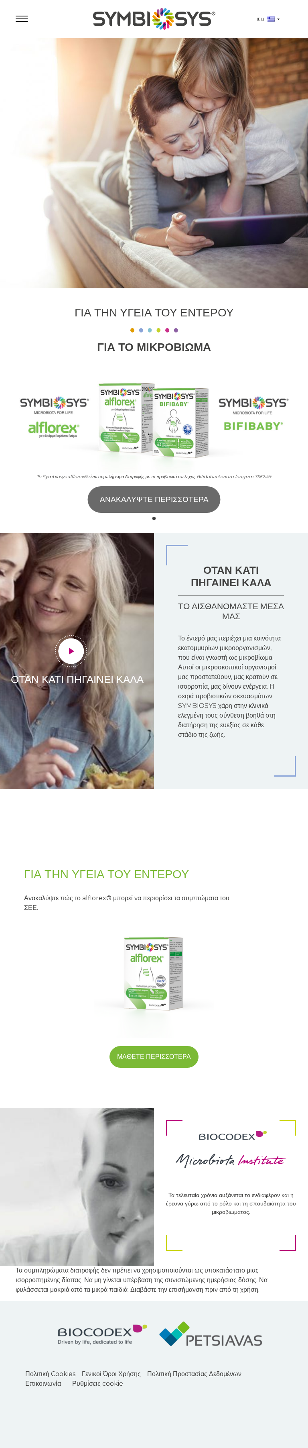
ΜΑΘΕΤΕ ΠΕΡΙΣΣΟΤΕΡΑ (154, 1057)
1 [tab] (154, 519)
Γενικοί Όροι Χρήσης (111, 1374)
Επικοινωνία (43, 1383)
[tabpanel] (154, 285)
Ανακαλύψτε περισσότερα (154, 499)
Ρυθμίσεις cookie (97, 1383)
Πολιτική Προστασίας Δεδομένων (194, 1374)
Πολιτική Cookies (50, 1374)
